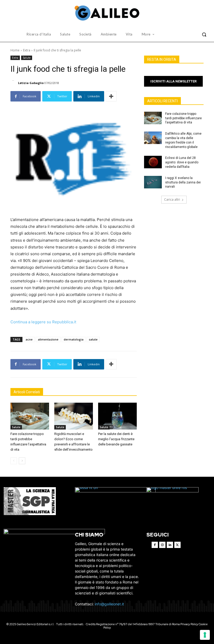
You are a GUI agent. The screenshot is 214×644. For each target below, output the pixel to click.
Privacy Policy (189, 624)
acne (29, 339)
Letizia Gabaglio (31, 83)
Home (15, 50)
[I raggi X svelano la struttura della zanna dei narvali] (153, 182)
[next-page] (22, 460)
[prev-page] (13, 460)
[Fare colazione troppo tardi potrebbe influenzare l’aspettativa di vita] (29, 416)
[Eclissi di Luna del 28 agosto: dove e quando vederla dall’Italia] (153, 162)
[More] (111, 96)
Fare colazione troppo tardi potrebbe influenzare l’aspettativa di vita (183, 118)
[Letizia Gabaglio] (13, 83)
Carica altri (172, 199)
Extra (26, 50)
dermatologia (74, 339)
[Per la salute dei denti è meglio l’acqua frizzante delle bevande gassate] (117, 416)
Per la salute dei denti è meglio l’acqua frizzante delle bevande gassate (116, 439)
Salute (27, 57)
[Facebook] (155, 545)
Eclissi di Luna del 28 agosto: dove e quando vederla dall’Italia (181, 162)
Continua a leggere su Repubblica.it (43, 321)
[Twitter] (177, 545)
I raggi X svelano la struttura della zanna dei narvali (183, 182)
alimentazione (48, 339)
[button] (204, 34)
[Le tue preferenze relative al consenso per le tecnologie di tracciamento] (205, 635)
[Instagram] (162, 545)
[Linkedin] (170, 545)
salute (93, 339)
